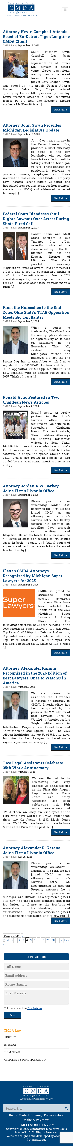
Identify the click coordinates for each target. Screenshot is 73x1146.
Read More (60, 109)
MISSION (10, 1044)
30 (53, 940)
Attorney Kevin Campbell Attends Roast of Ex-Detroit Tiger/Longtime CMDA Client (36, 36)
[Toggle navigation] (65, 9)
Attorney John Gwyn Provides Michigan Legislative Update (32, 127)
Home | (13, 1115)
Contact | (24, 1115)
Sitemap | (37, 1115)
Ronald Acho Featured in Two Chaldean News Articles (31, 400)
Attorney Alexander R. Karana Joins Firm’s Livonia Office (31, 850)
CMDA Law (9, 45)
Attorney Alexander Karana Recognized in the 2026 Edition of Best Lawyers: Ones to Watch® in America (35, 675)
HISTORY (10, 1037)
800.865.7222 (44, 1125)
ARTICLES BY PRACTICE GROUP (25, 1059)
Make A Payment (36, 1120)
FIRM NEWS (12, 1052)
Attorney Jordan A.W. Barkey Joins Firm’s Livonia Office (31, 488)
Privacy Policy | (54, 1115)
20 (47, 940)
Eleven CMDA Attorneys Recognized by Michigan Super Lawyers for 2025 (32, 575)
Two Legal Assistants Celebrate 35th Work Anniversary (33, 765)
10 (43, 940)
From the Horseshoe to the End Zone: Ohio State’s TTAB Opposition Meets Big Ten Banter (36, 312)
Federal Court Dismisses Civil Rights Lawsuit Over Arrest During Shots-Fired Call (36, 218)
